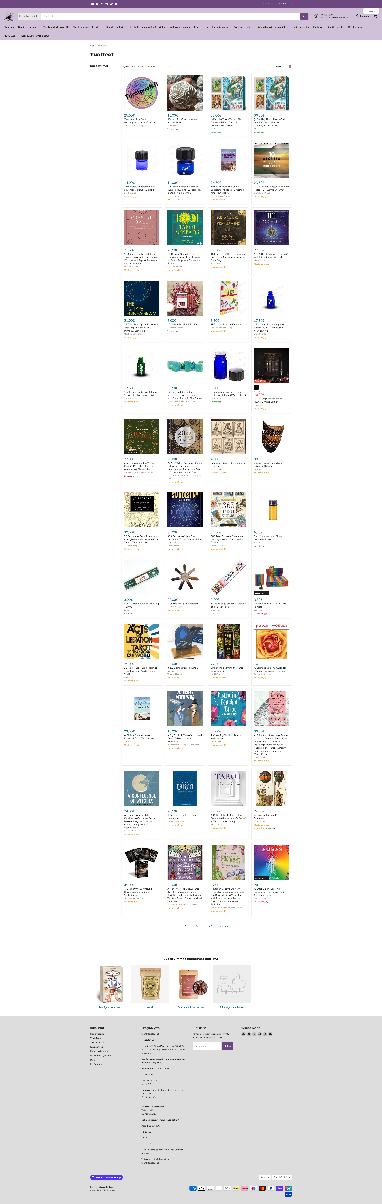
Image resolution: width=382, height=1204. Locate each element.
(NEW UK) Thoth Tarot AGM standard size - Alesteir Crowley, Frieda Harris (269, 122)
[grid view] (285, 66)
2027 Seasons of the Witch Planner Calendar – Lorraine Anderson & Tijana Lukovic (139, 466)
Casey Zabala (130, 830)
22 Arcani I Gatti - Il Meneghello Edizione (228, 464)
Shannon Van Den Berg (134, 898)
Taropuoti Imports (175, 674)
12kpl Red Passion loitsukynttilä (184, 324)
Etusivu (8, 27)
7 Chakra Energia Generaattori (183, 603)
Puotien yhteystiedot (100, 1055)
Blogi (21, 27)
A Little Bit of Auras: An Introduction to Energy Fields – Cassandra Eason (270, 892)
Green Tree (215, 610)
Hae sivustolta (97, 1033)
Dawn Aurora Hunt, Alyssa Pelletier (226, 907)
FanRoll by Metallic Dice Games (181, 401)
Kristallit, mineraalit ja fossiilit (147, 27)
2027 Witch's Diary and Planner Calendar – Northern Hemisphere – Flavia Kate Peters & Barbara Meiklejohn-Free (185, 467)
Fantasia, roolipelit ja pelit (328, 27)
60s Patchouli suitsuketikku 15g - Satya (141, 605)
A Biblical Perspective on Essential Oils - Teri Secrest (139, 737)
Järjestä (125, 66)
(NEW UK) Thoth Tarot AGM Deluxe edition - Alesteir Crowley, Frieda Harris (226, 122)
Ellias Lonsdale (174, 545)
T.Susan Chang (130, 545)
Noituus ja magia (178, 27)
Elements (258, 610)
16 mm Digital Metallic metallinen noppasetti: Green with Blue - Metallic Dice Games (184, 395)
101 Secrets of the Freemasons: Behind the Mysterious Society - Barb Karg (228, 257)
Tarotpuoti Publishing (133, 125)
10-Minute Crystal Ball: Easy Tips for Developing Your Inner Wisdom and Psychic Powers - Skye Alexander (140, 258)
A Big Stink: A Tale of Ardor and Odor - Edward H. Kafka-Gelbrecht (184, 738)
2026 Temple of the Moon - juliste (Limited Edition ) (269, 400)
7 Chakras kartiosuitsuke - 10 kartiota (270, 605)
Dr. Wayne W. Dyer (262, 193)
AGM (213, 128)
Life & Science (130, 193)
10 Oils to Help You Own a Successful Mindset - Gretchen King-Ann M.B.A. (227, 190)
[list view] (290, 66)
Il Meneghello (216, 469)
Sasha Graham (217, 545)
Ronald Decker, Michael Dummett (182, 904)
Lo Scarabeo (259, 821)
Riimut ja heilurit (115, 27)
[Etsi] (304, 16)
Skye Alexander (131, 266)
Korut (197, 27)
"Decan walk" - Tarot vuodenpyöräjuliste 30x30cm (140, 121)
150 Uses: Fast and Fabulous (226, 324)
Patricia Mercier (261, 898)
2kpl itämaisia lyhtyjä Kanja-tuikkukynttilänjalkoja (269, 464)
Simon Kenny (216, 824)
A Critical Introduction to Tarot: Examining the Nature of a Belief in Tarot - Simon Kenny (228, 818)
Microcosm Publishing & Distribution (183, 744)
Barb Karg (215, 263)
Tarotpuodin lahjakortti (56, 27)
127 (209, 926)
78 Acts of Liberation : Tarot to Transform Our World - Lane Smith (140, 671)
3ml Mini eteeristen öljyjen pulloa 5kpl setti (268, 538)
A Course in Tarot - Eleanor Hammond (182, 817)
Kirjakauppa (355, 27)
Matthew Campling (132, 334)
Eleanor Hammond (175, 821)
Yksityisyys (95, 1038)
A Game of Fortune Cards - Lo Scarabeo (270, 817)
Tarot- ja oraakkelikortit (86, 27)
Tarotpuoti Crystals (175, 607)
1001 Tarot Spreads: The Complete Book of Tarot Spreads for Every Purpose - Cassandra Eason (184, 258)
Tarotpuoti (172, 125)
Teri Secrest (129, 741)
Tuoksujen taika (243, 27)
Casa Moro (258, 469)
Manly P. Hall (259, 757)
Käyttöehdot (96, 1046)
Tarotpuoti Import (175, 327)
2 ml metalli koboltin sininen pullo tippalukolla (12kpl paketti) (228, 393)
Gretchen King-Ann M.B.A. (222, 196)
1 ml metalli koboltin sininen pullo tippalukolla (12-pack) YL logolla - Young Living (184, 190)
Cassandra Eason (174, 266)
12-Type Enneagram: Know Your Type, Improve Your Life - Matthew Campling (141, 327)
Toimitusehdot (97, 1042)
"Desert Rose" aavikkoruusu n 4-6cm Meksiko (184, 121)
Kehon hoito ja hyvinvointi (272, 27)
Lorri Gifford (216, 674)
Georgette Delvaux (262, 674)
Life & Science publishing (221, 327)
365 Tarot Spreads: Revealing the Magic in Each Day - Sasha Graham (227, 539)
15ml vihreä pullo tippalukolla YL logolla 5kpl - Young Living (140, 393)
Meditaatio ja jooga (217, 27)
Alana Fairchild (260, 260)
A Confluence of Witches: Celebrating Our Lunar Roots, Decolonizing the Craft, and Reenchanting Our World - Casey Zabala (140, 821)
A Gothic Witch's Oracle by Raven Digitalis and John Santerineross (138, 892)
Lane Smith (129, 677)
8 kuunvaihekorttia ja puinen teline (182, 669)
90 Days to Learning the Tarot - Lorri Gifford (228, 669)
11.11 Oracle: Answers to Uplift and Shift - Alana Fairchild (271, 255)
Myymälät (9, 35)
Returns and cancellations (101, 1187)
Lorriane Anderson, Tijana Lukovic (138, 472)
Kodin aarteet (300, 27)
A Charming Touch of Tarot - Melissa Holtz (226, 737)
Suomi (266, 4)
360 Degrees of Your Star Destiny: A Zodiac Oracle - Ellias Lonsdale (184, 539)
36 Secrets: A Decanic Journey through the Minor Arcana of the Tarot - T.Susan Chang (141, 539)
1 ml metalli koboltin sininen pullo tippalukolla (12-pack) (139, 188)
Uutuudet (33, 27)
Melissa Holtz (216, 741)
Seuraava (221, 926)
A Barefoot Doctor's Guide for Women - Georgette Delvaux (270, 669)
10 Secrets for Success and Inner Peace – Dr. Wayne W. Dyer (271, 188)
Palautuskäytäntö (99, 1051)
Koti (92, 45)
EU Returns (96, 1064)
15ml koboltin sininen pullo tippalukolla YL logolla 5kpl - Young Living (269, 327)
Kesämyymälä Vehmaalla (35, 35)
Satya (126, 610)
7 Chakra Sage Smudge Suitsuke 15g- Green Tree (228, 605)
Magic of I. (258, 405)
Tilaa (228, 1046)
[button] (371, 11)
